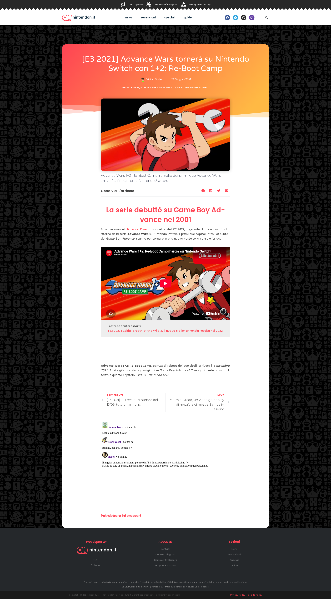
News (128, 17)
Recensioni (148, 17)
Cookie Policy (255, 595)
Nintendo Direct (199, 87)
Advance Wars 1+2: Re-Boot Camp (160, 87)
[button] (266, 17)
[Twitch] (251, 17)
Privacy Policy (237, 595)
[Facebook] (227, 17)
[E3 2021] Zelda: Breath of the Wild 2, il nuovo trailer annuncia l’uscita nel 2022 (165, 331)
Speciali (169, 17)
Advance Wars (130, 87)
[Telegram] (235, 17)
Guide (188, 17)
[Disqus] (165, 464)
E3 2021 (185, 87)
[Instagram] (243, 17)
